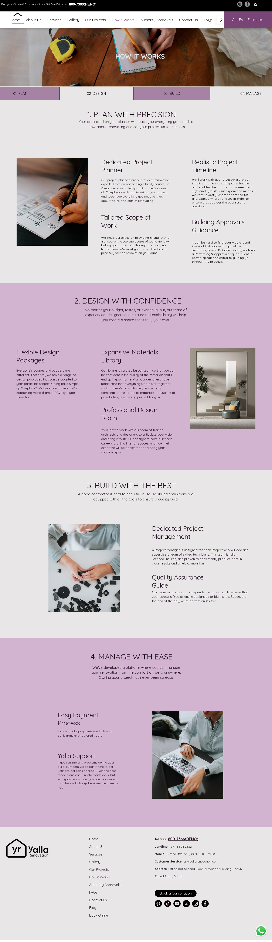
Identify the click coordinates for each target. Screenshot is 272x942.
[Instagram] (239, 4)
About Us (96, 846)
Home (94, 839)
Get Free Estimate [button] (56, 4)
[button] (54, 20)
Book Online (98, 915)
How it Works (99, 877)
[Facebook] (247, 4)
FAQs (93, 892)
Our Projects (99, 869)
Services (95, 854)
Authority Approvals (104, 885)
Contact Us (98, 900)
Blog (92, 908)
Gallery (94, 862)
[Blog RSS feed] (255, 4)
